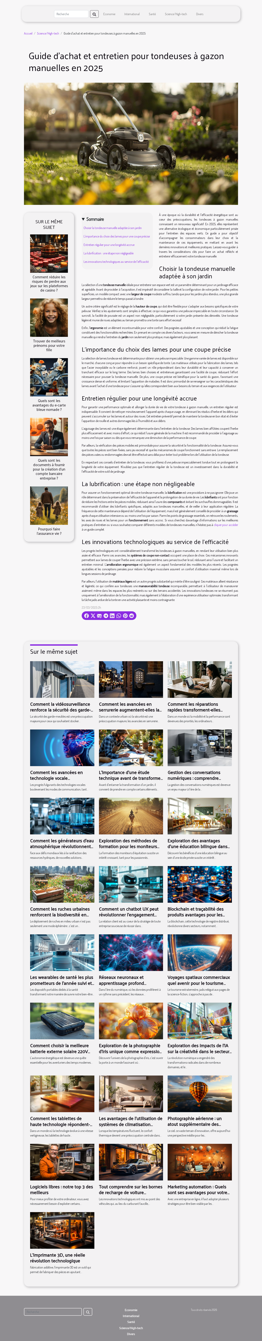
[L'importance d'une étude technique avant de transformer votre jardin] (131, 747)
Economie (109, 14)
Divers (199, 14)
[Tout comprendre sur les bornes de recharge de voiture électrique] (131, 1162)
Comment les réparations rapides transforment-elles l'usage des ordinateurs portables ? (194, 712)
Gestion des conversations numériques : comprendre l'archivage (194, 778)
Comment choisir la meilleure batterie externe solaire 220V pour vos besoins (59, 1051)
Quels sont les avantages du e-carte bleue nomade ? (49, 405)
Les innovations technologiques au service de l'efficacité (116, 262)
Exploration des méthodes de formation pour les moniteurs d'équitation (128, 846)
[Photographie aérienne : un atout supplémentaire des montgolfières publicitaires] (200, 1093)
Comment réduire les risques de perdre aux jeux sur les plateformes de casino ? (49, 283)
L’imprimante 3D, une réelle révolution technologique (57, 1257)
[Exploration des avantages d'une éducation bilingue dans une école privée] (200, 816)
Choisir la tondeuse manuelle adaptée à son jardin (113, 228)
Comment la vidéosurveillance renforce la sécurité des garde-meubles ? (60, 710)
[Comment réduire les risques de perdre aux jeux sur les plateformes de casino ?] (49, 253)
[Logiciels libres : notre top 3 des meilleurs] (62, 1162)
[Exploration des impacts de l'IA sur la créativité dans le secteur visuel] (200, 1020)
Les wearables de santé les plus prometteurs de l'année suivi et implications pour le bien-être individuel (61, 986)
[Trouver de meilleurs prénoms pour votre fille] (49, 317)
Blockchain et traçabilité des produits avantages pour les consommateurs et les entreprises (196, 917)
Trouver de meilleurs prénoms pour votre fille (49, 345)
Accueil (28, 33)
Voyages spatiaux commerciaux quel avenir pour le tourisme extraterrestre (199, 983)
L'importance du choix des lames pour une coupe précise (117, 236)
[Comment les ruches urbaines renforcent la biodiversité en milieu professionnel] (62, 884)
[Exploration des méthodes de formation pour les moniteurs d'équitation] (131, 816)
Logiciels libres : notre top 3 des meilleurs (61, 1189)
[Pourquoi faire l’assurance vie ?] (49, 505)
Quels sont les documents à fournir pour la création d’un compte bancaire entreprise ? (49, 469)
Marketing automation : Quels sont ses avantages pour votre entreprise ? (197, 1192)
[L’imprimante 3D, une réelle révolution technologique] (62, 1230)
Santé (152, 14)
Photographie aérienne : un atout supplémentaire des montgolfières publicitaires (195, 1124)
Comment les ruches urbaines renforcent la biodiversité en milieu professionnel (60, 914)
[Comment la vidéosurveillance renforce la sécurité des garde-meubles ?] (62, 679)
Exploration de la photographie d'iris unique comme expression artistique (130, 1051)
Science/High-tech (176, 14)
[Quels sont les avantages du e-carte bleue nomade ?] (49, 377)
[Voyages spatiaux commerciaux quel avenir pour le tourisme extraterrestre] (200, 952)
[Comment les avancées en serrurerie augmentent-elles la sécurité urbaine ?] (131, 679)
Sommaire (95, 219)
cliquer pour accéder (226, 525)
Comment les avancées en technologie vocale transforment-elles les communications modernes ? (58, 781)
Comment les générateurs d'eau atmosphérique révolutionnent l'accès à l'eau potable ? (62, 846)
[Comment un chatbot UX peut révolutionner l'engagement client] (131, 884)
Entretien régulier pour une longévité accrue (109, 245)
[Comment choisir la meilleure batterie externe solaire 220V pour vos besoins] (62, 1020)
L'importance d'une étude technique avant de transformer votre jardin (130, 778)
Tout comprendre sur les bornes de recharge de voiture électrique (130, 1192)
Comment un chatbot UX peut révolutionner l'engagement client (129, 914)
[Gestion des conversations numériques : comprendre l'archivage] (200, 747)
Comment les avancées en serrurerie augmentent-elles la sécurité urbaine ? (129, 710)
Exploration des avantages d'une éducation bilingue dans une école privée (197, 846)
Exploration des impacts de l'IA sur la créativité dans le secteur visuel (198, 1051)
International (132, 14)
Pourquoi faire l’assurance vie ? (49, 531)
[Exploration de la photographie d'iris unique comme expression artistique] (131, 1020)
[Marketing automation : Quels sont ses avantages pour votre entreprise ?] (200, 1162)
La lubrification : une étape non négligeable (108, 253)
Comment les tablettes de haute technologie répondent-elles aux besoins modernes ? (60, 1124)
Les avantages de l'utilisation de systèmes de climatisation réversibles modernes (130, 1124)
